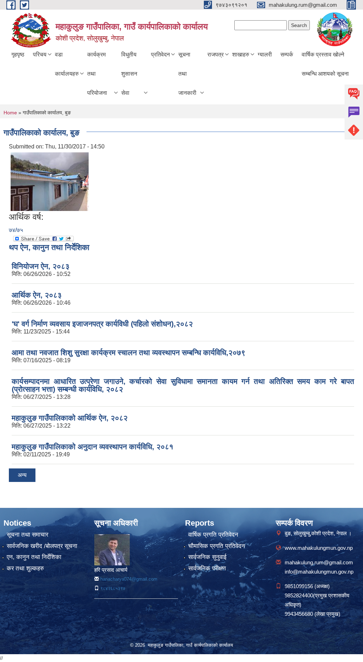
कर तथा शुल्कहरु (25, 568)
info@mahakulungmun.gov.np (319, 572)
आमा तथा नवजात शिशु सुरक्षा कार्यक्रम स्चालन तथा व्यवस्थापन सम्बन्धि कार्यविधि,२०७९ (128, 352)
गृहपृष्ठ (17, 54)
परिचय (39, 54)
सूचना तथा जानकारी (187, 73)
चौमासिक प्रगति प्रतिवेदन (216, 546)
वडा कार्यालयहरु (67, 64)
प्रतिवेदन (160, 54)
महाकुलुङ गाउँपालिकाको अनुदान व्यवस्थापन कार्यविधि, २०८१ (92, 447)
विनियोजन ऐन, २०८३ (40, 266)
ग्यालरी (265, 54)
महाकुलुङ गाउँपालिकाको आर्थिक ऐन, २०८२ (70, 418)
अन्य (22, 475)
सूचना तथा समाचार (27, 534)
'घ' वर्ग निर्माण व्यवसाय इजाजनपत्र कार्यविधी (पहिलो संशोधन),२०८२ (102, 324)
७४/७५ (16, 230)
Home (10, 112)
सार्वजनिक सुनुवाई (207, 557)
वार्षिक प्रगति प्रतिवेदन (213, 534)
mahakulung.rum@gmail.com (319, 562)
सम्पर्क (286, 54)
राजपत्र (215, 54)
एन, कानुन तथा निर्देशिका (34, 557)
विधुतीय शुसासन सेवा (129, 73)
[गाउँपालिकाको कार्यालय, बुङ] (50, 181)
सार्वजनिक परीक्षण (207, 568)
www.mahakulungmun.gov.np (319, 548)
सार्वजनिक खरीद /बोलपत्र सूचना (42, 546)
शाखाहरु (240, 54)
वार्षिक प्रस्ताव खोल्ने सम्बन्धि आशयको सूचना (325, 64)
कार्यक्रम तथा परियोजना (97, 73)
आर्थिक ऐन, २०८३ (37, 295)
